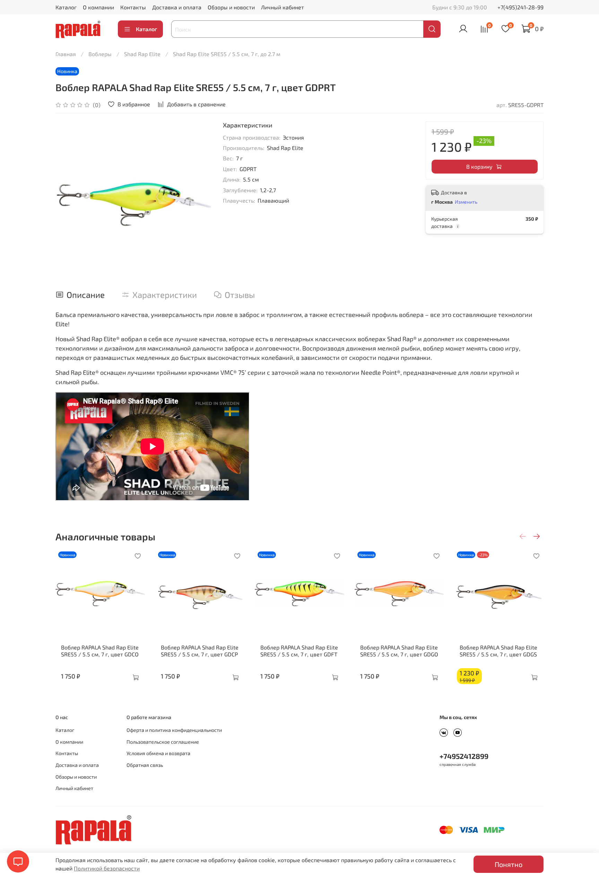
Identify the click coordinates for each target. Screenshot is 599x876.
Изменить (466, 202)
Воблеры (100, 54)
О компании (98, 7)
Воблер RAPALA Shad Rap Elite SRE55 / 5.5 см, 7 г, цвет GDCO (100, 650)
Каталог (66, 7)
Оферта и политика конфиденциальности (174, 730)
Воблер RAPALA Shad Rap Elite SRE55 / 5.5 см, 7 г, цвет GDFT (299, 650)
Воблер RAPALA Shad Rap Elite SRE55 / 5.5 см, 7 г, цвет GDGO (399, 650)
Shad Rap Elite (142, 54)
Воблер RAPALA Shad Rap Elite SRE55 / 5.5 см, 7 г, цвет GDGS (498, 650)
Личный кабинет (282, 7)
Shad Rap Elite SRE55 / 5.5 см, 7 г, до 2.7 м (226, 54)
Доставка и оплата (176, 7)
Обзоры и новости (231, 7)
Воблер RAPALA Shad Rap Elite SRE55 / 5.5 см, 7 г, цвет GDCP (199, 650)
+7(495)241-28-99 (520, 7)
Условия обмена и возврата (158, 753)
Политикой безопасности (107, 868)
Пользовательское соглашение (163, 742)
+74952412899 (464, 756)
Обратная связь (145, 765)
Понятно (508, 864)
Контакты (133, 7)
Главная (65, 54)
